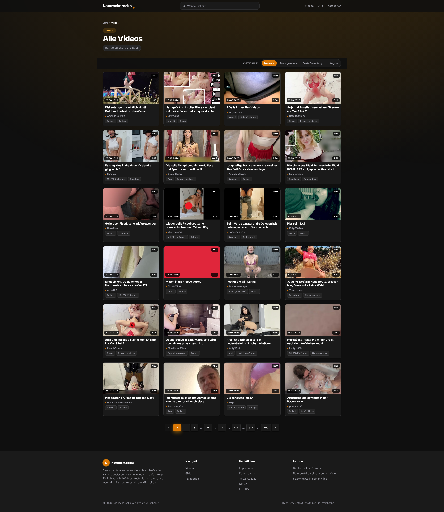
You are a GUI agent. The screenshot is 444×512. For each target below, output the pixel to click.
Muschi (171, 121)
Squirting (134, 179)
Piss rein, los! (296, 223)
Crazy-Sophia (175, 174)
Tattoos (122, 121)
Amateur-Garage (238, 286)
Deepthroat (294, 295)
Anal (170, 179)
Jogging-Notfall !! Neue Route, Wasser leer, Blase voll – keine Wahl (312, 283)
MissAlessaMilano (177, 348)
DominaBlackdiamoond (119, 402)
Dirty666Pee (296, 228)
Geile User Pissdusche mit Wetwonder (130, 223)
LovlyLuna (173, 115)
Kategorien (334, 5)
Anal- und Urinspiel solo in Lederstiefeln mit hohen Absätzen (249, 341)
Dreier (292, 121)
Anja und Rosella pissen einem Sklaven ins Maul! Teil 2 (313, 109)
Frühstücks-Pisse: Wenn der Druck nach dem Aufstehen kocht (310, 341)
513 (251, 427)
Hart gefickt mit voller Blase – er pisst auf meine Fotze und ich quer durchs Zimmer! (190, 109)
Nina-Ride (112, 228)
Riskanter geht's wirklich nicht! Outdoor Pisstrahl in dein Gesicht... (128, 109)
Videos (309, 5)
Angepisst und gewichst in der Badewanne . (307, 399)
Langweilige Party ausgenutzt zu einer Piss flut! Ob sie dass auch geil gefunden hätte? (252, 167)
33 (222, 427)
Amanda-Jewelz (116, 115)
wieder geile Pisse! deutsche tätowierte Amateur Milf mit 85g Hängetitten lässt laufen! (187, 225)
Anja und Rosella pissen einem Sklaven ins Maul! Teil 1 (131, 341)
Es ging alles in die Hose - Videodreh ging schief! (129, 167)
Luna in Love (296, 174)
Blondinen (233, 179)
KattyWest (234, 348)
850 (265, 427)
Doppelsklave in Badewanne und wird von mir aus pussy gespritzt (191, 341)
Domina (111, 407)
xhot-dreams (175, 232)
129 (236, 427)
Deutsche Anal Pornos (308, 468)
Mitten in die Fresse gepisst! (184, 281)
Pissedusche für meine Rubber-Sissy (129, 397)
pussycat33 (295, 406)
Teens (183, 121)
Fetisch (110, 121)
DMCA (243, 483)
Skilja (231, 402)
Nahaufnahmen (248, 117)
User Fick (123, 233)
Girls (320, 5)
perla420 (112, 290)
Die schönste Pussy (240, 397)
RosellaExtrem (297, 115)
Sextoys (253, 407)
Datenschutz (247, 473)
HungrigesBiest (237, 232)
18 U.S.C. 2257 (248, 478)
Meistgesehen (288, 63)
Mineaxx (111, 174)
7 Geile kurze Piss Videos (243, 107)
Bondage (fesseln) (237, 291)
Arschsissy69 (175, 406)
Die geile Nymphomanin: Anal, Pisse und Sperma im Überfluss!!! (189, 167)
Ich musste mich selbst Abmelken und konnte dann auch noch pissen (191, 399)
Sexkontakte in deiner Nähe (310, 479)
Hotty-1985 (295, 348)
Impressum (246, 468)
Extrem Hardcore (308, 121)
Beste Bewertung (313, 63)
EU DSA (244, 489)
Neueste (269, 63)
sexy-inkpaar (235, 112)
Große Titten (307, 411)
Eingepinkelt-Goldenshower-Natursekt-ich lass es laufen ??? (126, 283)
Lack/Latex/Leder (246, 353)
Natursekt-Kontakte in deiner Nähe (314, 474)
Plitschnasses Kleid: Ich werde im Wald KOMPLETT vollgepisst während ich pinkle (313, 167)
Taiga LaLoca (296, 290)
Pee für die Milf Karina (241, 281)
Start (105, 22)
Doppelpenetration (177, 353)
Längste (333, 63)
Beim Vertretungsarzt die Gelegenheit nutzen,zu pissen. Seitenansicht (252, 225)
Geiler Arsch (249, 237)
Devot (292, 233)
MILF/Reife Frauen (116, 179)
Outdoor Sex (310, 179)
